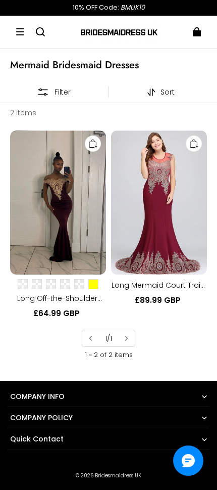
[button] (20, 32)
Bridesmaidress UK (118, 475)
